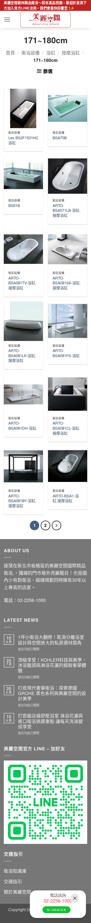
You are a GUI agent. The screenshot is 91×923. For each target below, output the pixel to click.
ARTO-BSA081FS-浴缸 (66, 353)
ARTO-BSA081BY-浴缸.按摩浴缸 (22, 500)
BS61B (14, 205)
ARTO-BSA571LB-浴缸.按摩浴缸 (67, 210)
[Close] (75, 898)
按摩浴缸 (71, 53)
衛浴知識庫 (15, 871)
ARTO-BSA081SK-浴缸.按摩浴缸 (67, 282)
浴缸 (50, 53)
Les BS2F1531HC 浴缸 (23, 140)
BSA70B (60, 137)
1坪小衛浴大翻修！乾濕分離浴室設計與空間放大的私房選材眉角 (51, 639)
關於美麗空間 (17, 892)
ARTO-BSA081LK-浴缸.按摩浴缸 (22, 355)
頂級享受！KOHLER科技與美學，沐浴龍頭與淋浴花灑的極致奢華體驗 (52, 665)
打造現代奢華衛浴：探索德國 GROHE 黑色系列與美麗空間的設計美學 (52, 693)
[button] (7, 19)
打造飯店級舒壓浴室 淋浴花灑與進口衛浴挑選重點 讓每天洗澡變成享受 (50, 721)
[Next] (56, 525)
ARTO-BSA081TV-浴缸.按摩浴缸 (22, 282)
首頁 (10, 53)
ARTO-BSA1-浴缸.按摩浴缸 (66, 498)
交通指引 (13, 881)
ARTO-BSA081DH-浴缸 (22, 425)
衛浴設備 (30, 53)
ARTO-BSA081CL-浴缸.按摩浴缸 (66, 428)
